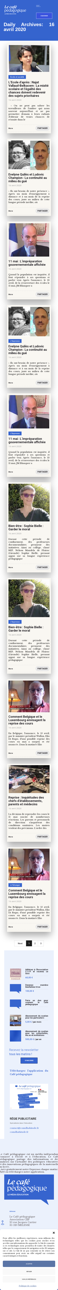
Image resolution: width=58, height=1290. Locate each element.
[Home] (16, 18)
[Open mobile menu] (39, 6)
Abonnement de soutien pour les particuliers (36, 1017)
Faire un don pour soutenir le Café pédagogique (36, 1002)
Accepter (29, 1264)
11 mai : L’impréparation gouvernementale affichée (27, 263)
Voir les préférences (29, 1279)
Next (20, 943)
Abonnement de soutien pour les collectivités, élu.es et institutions (36, 1033)
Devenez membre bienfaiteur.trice (36, 986)
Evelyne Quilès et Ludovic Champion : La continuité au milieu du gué (27, 178)
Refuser (29, 1271)
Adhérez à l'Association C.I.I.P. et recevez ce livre (36, 972)
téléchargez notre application (26, 1171)
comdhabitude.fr (19, 1132)
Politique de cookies (27, 1286)
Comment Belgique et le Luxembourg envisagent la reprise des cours (26, 720)
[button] (53, 1232)
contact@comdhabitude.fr (24, 1128)
